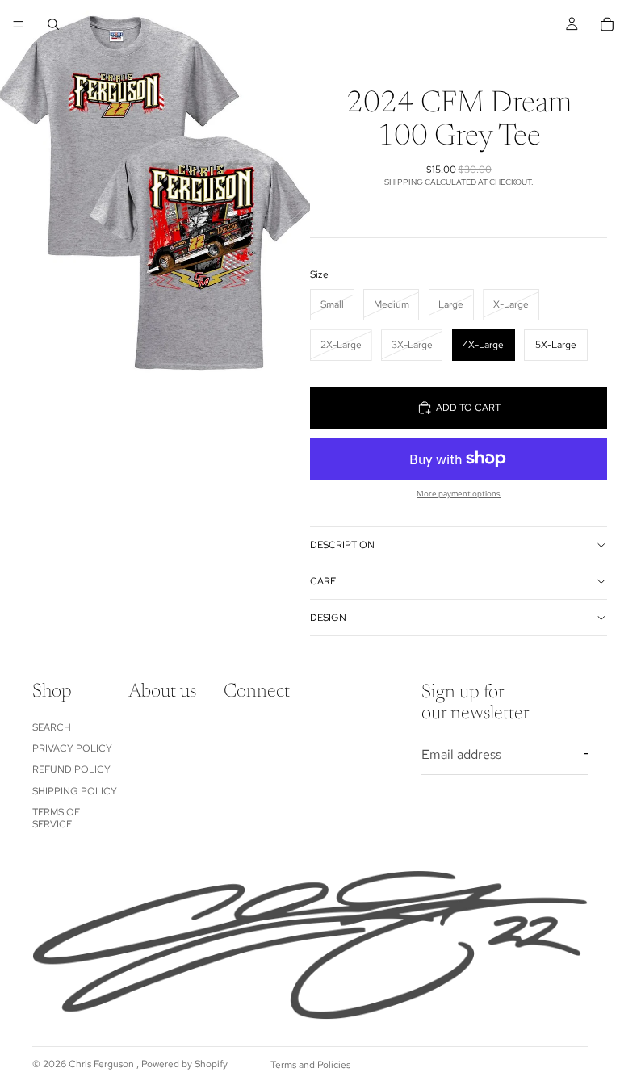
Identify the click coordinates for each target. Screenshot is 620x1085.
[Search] (53, 24)
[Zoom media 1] (155, 194)
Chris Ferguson (102, 1064)
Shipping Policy (74, 791)
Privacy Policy (72, 748)
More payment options (459, 493)
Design (328, 617)
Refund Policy (71, 770)
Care (323, 581)
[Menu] (18, 24)
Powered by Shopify (184, 1064)
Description (342, 544)
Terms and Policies (310, 1064)
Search (51, 727)
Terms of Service (56, 818)
